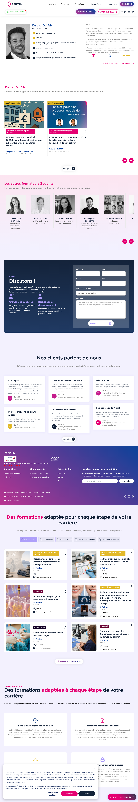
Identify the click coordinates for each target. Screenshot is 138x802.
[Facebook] (133, 12)
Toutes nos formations (12, 473)
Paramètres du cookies (52, 793)
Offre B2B (7, 477)
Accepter (69, 794)
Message (79, 298)
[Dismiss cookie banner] (94, 768)
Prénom (79, 269)
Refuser (87, 794)
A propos (61, 473)
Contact (61, 477)
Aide (59, 481)
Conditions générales (11, 496)
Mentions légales (26, 493)
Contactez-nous (86, 12)
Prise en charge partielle (39, 473)
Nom (104, 269)
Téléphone (106, 279)
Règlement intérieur (26, 496)
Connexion (127, 4)
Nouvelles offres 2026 (122, 797)
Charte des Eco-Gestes (11, 500)
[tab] (28, 539)
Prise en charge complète (39, 477)
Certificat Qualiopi (39, 496)
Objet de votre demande (86, 288)
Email (78, 279)
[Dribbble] (129, 12)
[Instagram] (122, 12)
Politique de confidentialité (42, 493)
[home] (14, 4)
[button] (52, 4)
